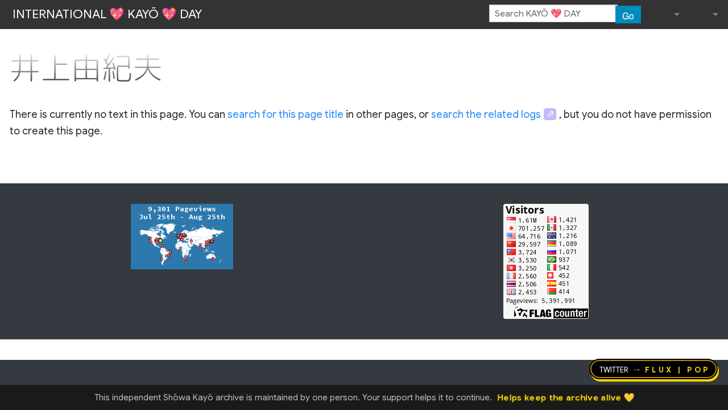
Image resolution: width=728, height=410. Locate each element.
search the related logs (486, 114)
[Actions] (714, 44)
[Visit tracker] (182, 235)
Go (628, 15)
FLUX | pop (677, 369)
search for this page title (286, 114)
